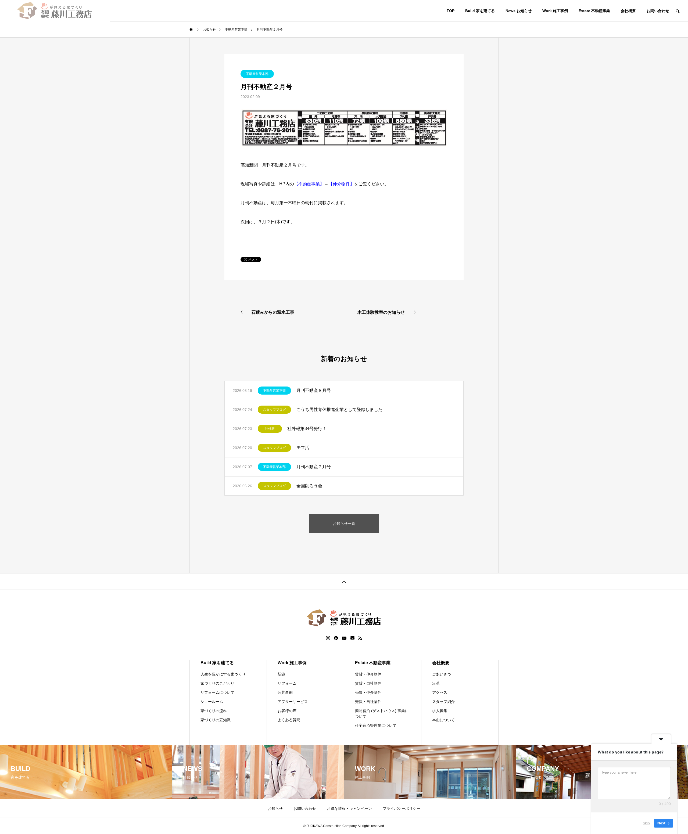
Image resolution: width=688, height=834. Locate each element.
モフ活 (302, 447)
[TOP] (344, 581)
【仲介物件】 (341, 184)
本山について (443, 720)
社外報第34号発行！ (307, 428)
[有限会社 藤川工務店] (55, 10)
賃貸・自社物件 (368, 683)
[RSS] (360, 638)
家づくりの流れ (213, 711)
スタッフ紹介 (443, 701)
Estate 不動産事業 (594, 11)
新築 (281, 674)
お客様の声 (287, 711)
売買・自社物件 (368, 701)
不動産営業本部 (257, 74)
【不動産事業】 (309, 184)
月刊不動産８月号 (313, 390)
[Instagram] (328, 638)
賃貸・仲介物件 (368, 674)
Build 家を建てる (480, 11)
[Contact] (352, 638)
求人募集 (439, 711)
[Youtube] (344, 638)
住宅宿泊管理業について (375, 725)
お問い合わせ (658, 11)
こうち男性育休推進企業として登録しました (339, 409)
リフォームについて (217, 692)
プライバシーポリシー (401, 808)
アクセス (439, 692)
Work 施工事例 (555, 11)
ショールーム (211, 701)
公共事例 (285, 692)
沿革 (436, 683)
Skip (646, 823)
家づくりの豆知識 (215, 720)
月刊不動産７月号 (313, 466)
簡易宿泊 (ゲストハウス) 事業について (382, 714)
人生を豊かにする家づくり (223, 674)
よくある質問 (289, 720)
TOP (450, 11)
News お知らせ (519, 11)
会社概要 (628, 11)
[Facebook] (336, 638)
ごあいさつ (441, 674)
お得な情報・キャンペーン (349, 808)
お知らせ (275, 808)
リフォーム (287, 683)
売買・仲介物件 (368, 692)
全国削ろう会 (309, 485)
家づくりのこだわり (217, 683)
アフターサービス (293, 701)
